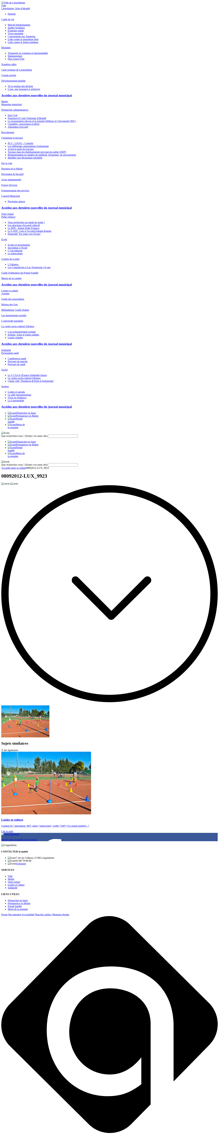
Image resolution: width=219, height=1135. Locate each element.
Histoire (12, 14)
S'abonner (21, 863)
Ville (3, 5)
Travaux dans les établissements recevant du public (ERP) (37, 152)
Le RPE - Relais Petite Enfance (23, 228)
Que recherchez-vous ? (24, 436)
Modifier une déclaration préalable (25, 157)
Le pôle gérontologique (19, 394)
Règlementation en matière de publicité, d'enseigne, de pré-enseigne (42, 154)
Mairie (4, 101)
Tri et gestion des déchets (20, 86)
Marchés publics (43, 914)
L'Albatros (13, 264)
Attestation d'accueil (18, 127)
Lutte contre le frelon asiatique (23, 42)
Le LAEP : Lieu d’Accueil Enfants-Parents (29, 231)
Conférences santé (17, 358)
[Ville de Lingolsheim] (13, 2)
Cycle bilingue (15, 250)
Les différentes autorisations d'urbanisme (28, 146)
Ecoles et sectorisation (19, 244)
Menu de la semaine (18, 909)
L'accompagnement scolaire (22, 331)
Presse (4, 914)
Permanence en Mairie (19, 903)
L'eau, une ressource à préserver (24, 89)
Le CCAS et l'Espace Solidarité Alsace (27, 375)
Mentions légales (60, 914)
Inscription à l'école (17, 247)
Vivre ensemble (15, 33)
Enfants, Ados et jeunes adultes (23, 334)
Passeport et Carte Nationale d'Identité (27, 118)
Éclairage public (16, 30)
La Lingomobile (16, 400)
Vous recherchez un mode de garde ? (26, 222)
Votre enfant (7, 214)
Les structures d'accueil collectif (24, 225)
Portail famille (15, 906)
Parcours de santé (16, 364)
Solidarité (6, 350)
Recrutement (14, 914)
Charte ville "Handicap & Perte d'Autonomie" (31, 381)
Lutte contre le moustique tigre (23, 39)
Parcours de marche (18, 361)
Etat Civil (12, 115)
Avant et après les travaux (21, 149)
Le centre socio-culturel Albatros (24, 378)
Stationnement (15, 56)
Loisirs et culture (9, 290)
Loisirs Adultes (15, 337)
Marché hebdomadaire (19, 24)
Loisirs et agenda (16, 392)
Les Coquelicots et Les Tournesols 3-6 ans (29, 267)
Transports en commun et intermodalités (28, 53)
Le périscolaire (15, 253)
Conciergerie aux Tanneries (21, 36)
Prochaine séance (16, 201)
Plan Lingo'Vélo (16, 59)
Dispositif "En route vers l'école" (24, 234)
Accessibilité (28, 914)
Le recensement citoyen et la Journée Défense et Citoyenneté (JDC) (42, 121)
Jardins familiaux (16, 27)
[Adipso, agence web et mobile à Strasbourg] (109, 1132)
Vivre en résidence (17, 397)
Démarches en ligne (18, 900)
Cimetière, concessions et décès (23, 124)
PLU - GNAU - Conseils (20, 143)
